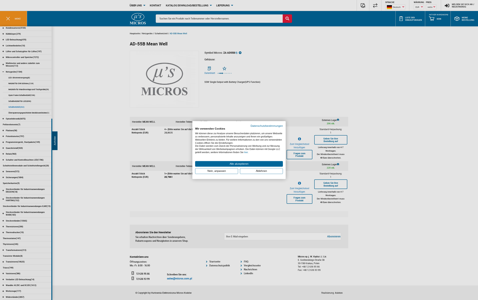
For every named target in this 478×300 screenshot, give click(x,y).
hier (246, 152)
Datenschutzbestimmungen (267, 125)
